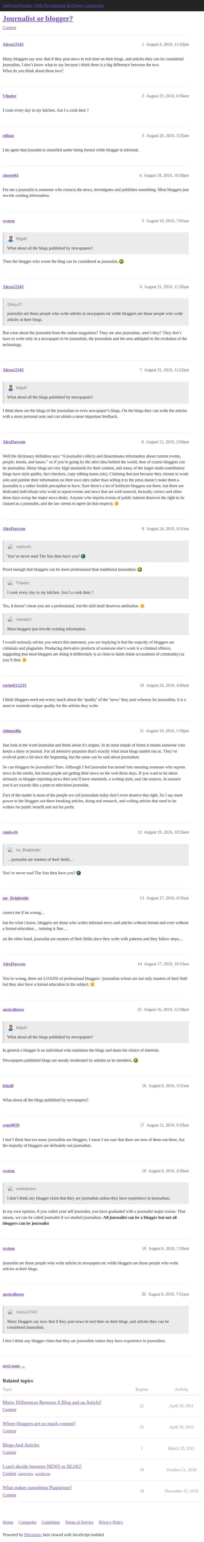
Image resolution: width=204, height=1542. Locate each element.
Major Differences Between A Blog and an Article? (52, 1402)
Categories (27, 1522)
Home (8, 1522)
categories (25, 1474)
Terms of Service (79, 1522)
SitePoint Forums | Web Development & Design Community (53, 5)
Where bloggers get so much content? (39, 1423)
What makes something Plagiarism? (37, 1487)
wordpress (42, 1474)
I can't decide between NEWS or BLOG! (42, 1466)
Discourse (32, 1534)
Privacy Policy (111, 1522)
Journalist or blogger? (38, 18)
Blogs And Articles (21, 1445)
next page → (14, 1366)
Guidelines (51, 1522)
